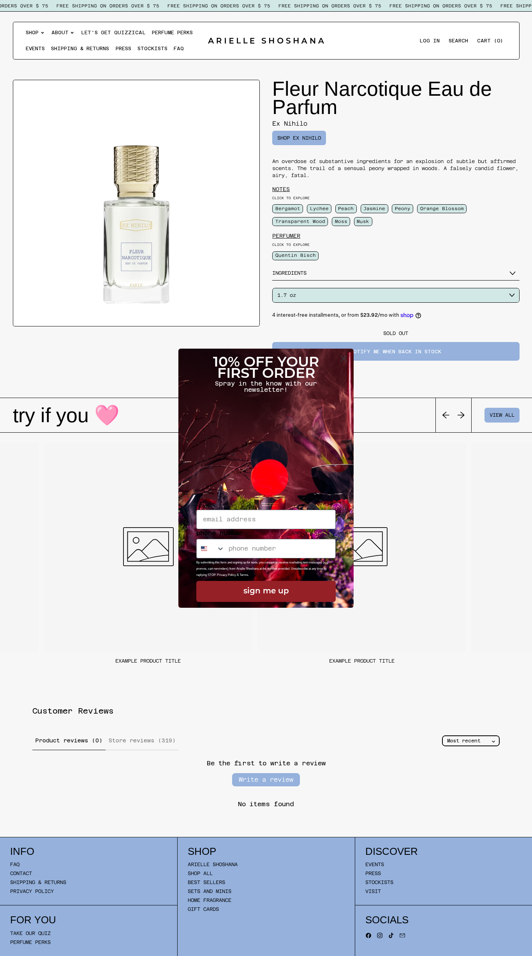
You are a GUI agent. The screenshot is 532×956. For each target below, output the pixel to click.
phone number (219, 533)
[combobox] (211, 548)
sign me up (266, 591)
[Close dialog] (344, 358)
